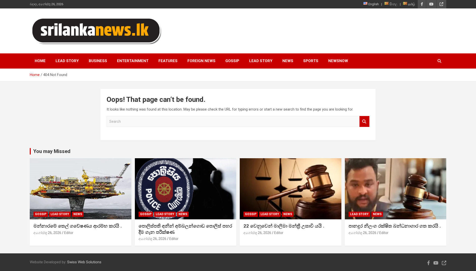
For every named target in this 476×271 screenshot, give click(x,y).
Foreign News (201, 61)
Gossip (232, 61)
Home (40, 61)
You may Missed (51, 151)
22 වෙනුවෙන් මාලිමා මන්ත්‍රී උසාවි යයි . (283, 226)
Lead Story (67, 61)
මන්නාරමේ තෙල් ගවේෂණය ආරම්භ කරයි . (77, 226)
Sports (310, 61)
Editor (68, 233)
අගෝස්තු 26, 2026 (47, 233)
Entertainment (133, 61)
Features (168, 61)
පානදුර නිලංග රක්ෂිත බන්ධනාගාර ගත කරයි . (395, 226)
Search (364, 121)
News (287, 61)
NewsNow (338, 61)
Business (98, 61)
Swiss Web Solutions (84, 262)
